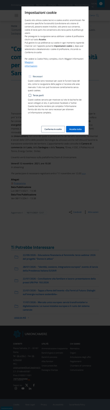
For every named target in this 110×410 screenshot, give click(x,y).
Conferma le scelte (53, 129)
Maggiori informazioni (31, 64)
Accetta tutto (75, 129)
